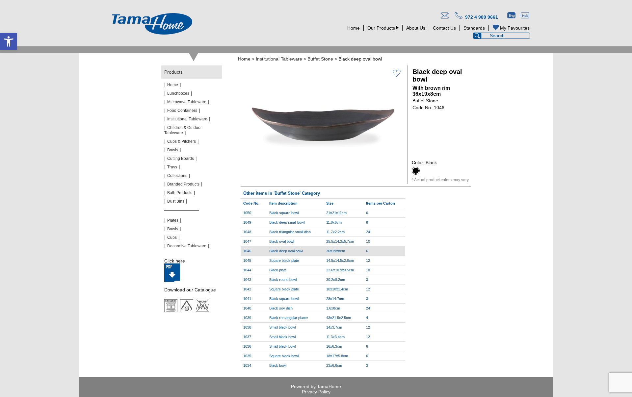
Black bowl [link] (277, 365)
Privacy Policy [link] (316, 391)
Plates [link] (172, 220)
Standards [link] (474, 28)
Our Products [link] (381, 28)
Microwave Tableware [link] (186, 102)
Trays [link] (172, 167)
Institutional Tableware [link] (279, 59)
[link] (8, 41)
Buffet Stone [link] (320, 59)
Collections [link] (177, 175)
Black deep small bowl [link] (286, 222)
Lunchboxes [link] (178, 93)
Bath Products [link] (179, 192)
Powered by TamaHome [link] (316, 386)
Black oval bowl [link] (281, 241)
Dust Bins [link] (175, 201)
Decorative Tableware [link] (186, 246)
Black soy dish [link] (281, 308)
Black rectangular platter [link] (288, 318)
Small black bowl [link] (282, 327)
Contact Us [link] (444, 28)
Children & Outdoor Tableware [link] (183, 130)
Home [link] (353, 28)
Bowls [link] (172, 150)
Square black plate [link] (284, 260)
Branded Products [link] (183, 184)
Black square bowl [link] (284, 213)
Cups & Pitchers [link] (181, 141)
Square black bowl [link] (284, 356)
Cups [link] (172, 237)
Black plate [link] (278, 270)
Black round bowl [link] (283, 280)
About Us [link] (415, 28)
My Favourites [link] (515, 28)
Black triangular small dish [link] (290, 232)
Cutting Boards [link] (180, 158)
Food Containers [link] (182, 110)
